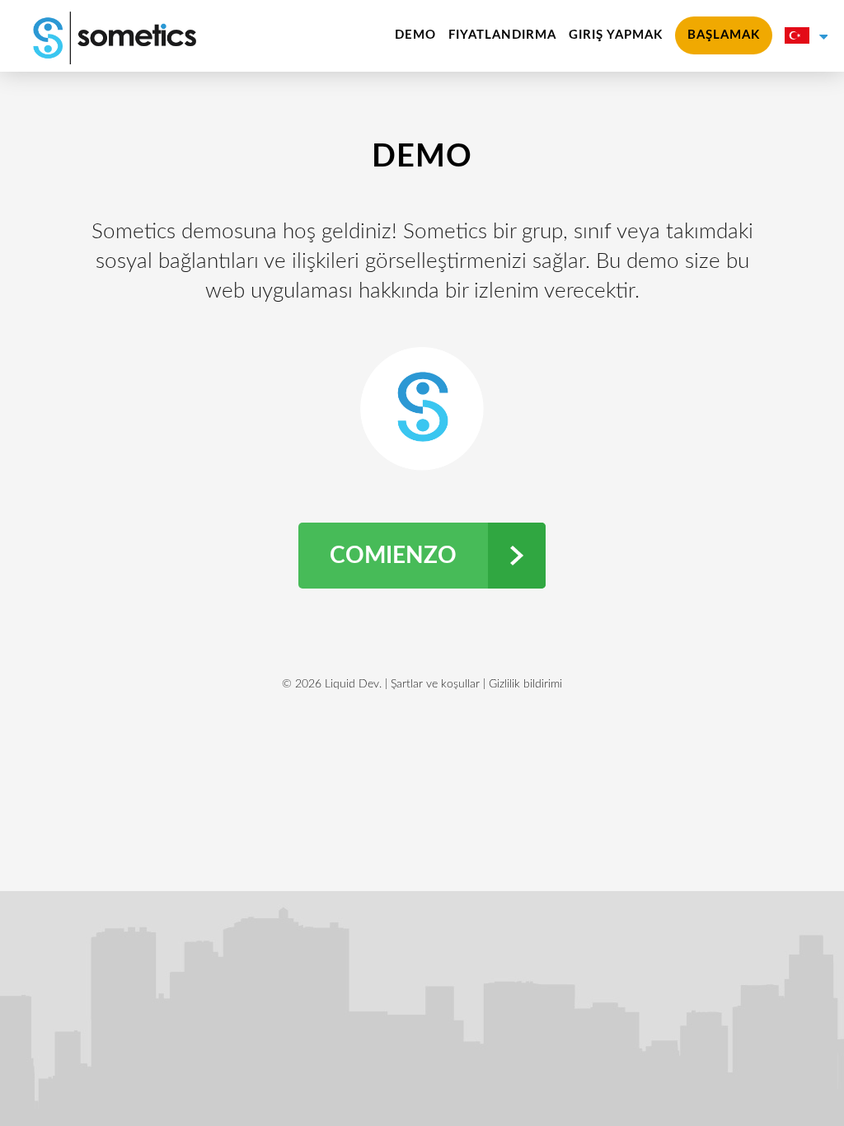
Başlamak (723, 35)
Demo (415, 35)
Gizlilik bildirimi (525, 684)
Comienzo (393, 555)
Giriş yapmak (616, 35)
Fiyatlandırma (502, 35)
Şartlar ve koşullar (435, 684)
